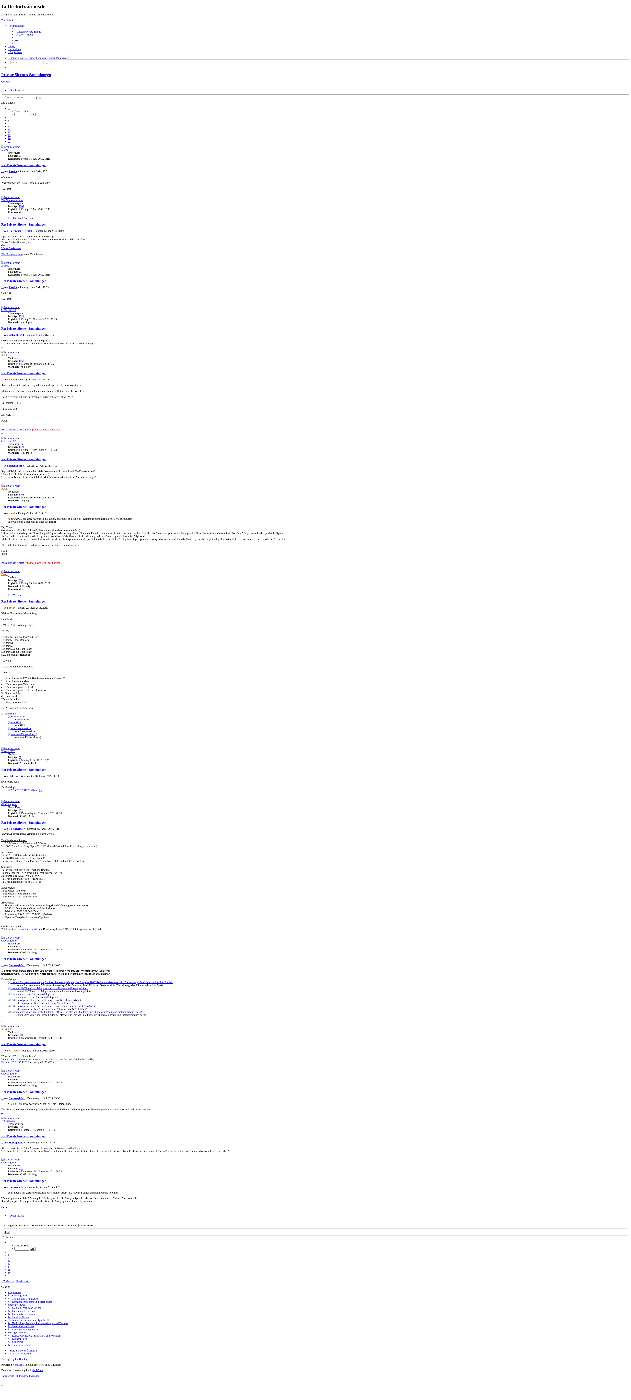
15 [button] (9, 135)
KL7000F (6, 1029)
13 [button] (9, 129)
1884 (21, 206)
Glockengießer (9, 804)
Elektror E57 (8, 751)
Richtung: (73, 1225)
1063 (21, 361)
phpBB (18, 1364)
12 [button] (9, 126)
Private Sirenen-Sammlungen (26, 74)
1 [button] (8, 120)
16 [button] (9, 138)
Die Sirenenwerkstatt (12, 200)
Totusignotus (8, 1121)
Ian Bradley (21, 1359)
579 (21, 580)
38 (20, 757)
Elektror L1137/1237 (11, 1062)
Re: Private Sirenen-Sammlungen (23, 165)
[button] (9, 108)
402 (21, 810)
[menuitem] (28, 31)
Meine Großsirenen (11, 248)
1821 (21, 316)
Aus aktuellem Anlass (30, 429)
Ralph (4, 355)
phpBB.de (37, 1370)
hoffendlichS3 (8, 310)
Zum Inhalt (7, 20)
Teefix (4, 574)
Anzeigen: (9, 1225)
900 (21, 1035)
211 (21, 155)
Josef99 (5, 149)
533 (21, 1126)
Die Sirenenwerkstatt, (12, 254)
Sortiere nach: (39, 1225)
